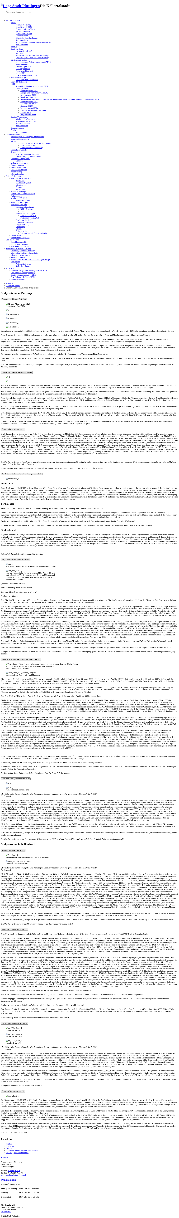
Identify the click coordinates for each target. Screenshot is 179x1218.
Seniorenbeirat (21, 132)
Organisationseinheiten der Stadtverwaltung (32, 58)
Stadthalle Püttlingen (19, 191)
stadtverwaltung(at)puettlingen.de (14, 1175)
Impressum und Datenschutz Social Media (22, 1150)
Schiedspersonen (17, 128)
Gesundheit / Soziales (19, 150)
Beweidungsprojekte (19, 242)
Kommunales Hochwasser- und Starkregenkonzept (30, 259)
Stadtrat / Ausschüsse (19, 117)
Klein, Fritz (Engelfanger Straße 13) (14, 929)
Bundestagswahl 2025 (29, 91)
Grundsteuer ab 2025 (24, 27)
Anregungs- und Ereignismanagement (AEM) (33, 42)
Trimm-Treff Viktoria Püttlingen (23, 194)
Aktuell (13, 23)
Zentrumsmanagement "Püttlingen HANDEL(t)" (29, 270)
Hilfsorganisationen (18, 167)
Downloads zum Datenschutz (27, 80)
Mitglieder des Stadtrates (25, 119)
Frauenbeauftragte (18, 165)
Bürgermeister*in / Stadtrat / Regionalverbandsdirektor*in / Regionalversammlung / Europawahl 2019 (59, 99)
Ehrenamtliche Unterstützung (31, 148)
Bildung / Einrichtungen (20, 139)
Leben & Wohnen (13, 134)
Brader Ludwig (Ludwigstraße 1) (13, 429)
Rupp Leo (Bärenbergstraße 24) (13, 1091)
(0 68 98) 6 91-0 (14, 1171)
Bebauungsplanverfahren (25, 29)
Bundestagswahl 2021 (29, 97)
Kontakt (14, 47)
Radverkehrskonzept (23, 266)
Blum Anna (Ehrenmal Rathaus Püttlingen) (17, 372)
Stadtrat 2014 (25, 113)
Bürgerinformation (23, 123)
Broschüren (20, 181)
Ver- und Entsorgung (19, 170)
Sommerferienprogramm (20, 238)
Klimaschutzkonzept (18, 257)
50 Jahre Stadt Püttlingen (25, 213)
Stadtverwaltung (17, 49)
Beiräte (13, 130)
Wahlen (14, 84)
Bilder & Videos (26, 209)
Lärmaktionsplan (17, 174)
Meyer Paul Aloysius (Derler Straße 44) (15, 559)
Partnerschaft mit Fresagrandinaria (33, 233)
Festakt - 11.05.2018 (28, 216)
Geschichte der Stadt (23, 220)
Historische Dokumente (25, 222)
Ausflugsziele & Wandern (21, 178)
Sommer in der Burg (23, 25)
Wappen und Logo (23, 224)
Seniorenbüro (16, 152)
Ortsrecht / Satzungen (19, 82)
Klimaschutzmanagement (20, 255)
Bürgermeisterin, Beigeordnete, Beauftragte (32, 55)
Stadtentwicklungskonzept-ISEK (23, 275)
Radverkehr (15, 262)
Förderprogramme (18, 279)
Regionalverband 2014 (29, 108)
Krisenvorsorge (17, 172)
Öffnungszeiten (8, 1180)
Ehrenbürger (20, 227)
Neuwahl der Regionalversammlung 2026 (32, 86)
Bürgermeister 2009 (28, 115)
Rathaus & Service (13, 20)
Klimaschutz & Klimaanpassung (18, 249)
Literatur (19, 229)
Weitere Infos (6, 1212)
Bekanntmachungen (23, 31)
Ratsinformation (22, 126)
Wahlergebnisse (22, 88)
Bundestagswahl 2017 (29, 102)
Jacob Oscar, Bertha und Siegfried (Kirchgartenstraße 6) (22, 474)
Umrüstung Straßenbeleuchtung (23, 251)
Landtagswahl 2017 (28, 104)
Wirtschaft (10, 268)
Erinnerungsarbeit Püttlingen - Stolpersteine (27, 137)
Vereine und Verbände (19, 198)
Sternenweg (20, 189)
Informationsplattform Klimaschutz (24, 253)
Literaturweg (20, 185)
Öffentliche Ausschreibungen (27, 38)
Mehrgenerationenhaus (19, 163)
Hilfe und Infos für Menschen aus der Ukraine (33, 143)
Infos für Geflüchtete (28, 145)
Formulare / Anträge (18, 77)
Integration (15, 141)
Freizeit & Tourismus (14, 176)
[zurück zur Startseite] (20, 6)
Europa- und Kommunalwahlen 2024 (34, 93)
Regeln (23, 211)
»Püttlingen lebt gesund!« (20, 159)
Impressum (10, 1146)
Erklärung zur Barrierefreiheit (17, 1153)
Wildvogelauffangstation (20, 246)
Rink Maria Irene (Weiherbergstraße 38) (16, 779)
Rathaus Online (22, 64)
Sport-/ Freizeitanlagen (19, 202)
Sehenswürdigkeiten (23, 183)
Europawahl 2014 (27, 106)
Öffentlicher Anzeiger (24, 34)
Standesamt (20, 53)
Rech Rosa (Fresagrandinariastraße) (14, 1023)
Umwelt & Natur (12, 240)
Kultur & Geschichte (19, 205)
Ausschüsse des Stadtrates (26, 121)
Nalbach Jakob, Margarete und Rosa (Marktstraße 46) (21, 659)
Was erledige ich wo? (24, 51)
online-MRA (20, 73)
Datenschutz (10, 1148)
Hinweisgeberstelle (23, 69)
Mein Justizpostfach (23, 66)
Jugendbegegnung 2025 (25, 207)
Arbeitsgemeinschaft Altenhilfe (27, 154)
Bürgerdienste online (19, 60)
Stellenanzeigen (22, 40)
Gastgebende (16, 235)
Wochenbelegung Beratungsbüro (28, 156)
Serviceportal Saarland (24, 71)
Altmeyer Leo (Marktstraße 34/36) (14, 299)
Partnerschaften (21, 231)
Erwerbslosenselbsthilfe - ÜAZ (23, 277)
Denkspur (19, 161)
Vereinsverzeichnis (23, 200)
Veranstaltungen (22, 36)
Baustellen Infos (22, 45)
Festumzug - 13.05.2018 (29, 218)
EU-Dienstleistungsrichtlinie (26, 75)
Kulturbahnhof (16, 196)
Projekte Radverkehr (23, 264)
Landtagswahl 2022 (28, 95)
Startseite (9, 283)
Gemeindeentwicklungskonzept (23, 273)
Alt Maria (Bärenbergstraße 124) (13, 850)
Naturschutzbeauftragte (19, 244)
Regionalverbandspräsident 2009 (33, 110)
